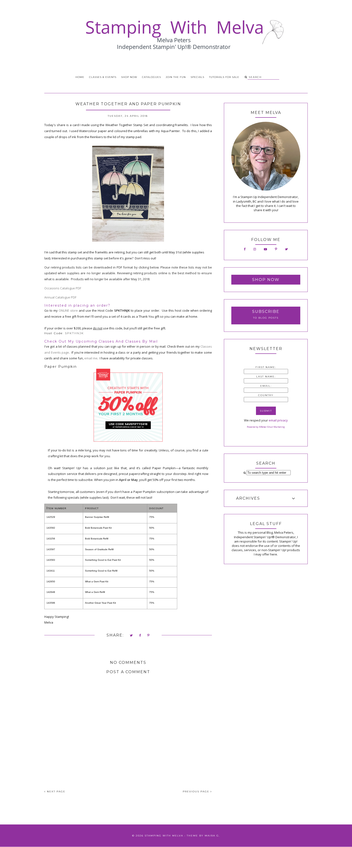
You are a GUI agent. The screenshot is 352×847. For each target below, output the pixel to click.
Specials (197, 77)
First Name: (265, 367)
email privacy (278, 420)
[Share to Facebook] (140, 635)
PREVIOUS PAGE (196, 791)
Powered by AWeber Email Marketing (266, 426)
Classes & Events (102, 77)
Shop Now (129, 77)
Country (265, 395)
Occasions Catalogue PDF (62, 288)
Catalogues (151, 77)
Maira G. (212, 835)
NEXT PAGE (55, 791)
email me (90, 358)
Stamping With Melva (164, 835)
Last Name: (266, 376)
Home (79, 77)
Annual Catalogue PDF (60, 297)
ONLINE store (68, 310)
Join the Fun (176, 77)
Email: (266, 385)
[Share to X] (131, 635)
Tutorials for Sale (224, 77)
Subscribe (265, 311)
